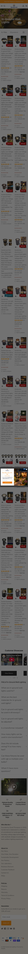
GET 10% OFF (7, 482)
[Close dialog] (26, 469)
